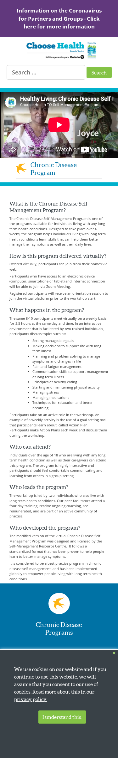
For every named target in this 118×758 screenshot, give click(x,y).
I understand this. (62, 717)
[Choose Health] (57, 57)
